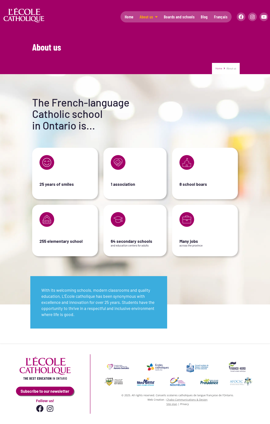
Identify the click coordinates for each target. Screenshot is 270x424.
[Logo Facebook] (241, 17)
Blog (204, 16)
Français (220, 16)
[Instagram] (252, 17)
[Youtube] (264, 17)
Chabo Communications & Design (187, 399)
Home (129, 16)
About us (146, 16)
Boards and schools (179, 16)
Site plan (171, 404)
